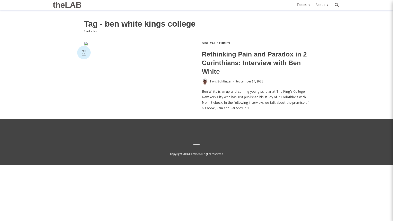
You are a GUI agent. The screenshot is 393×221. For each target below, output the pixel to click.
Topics (302, 4)
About (320, 4)
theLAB (67, 4)
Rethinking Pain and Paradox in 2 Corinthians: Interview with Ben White (254, 63)
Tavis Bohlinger (221, 81)
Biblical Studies (216, 43)
